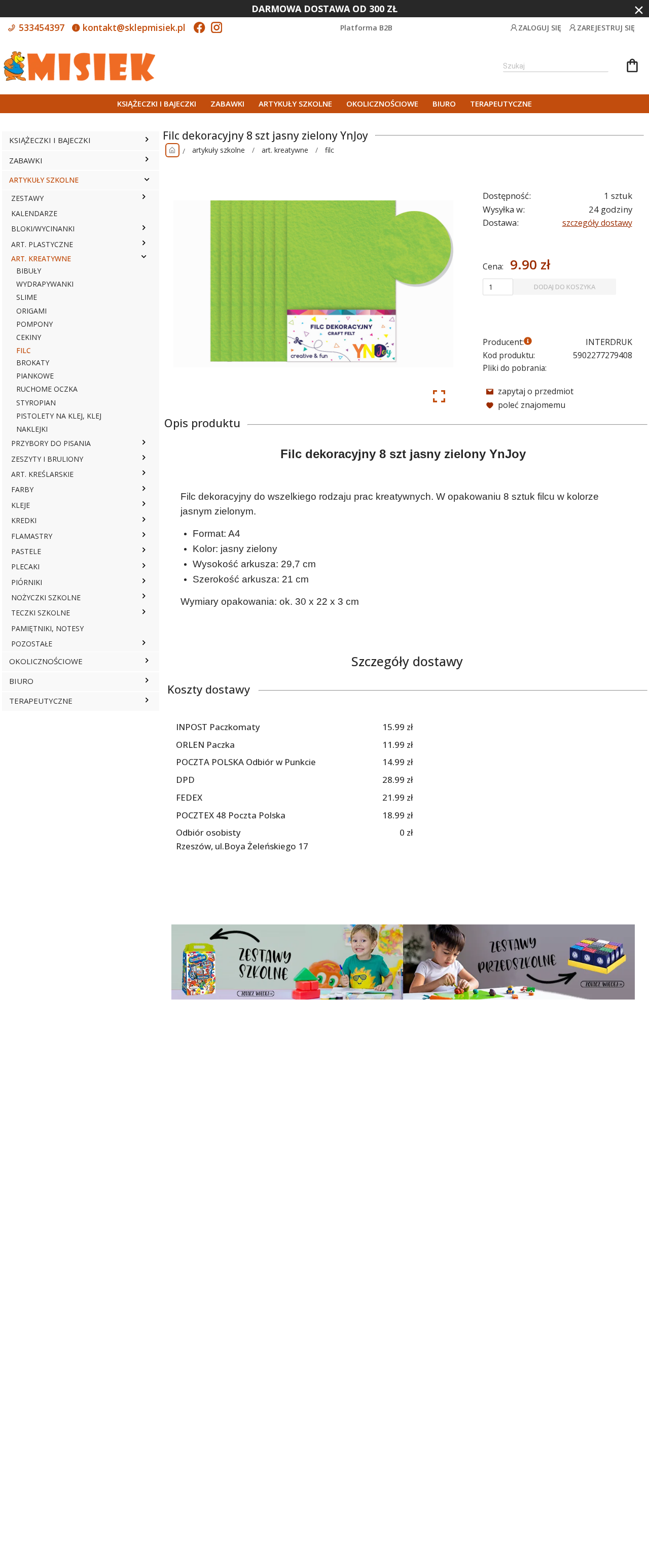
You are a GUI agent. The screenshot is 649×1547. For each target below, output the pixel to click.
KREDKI (24, 520)
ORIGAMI (31, 311)
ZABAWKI (227, 103)
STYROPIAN (36, 402)
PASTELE (26, 551)
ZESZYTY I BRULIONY (47, 459)
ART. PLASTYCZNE (42, 244)
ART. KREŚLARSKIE (42, 474)
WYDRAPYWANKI (45, 284)
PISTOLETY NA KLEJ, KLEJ (58, 416)
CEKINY (28, 337)
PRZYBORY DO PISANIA (51, 443)
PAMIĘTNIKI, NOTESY (47, 628)
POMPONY (34, 324)
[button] (147, 140)
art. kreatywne (285, 150)
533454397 (40, 27)
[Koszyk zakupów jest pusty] (632, 67)
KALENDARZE (34, 213)
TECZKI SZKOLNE (40, 612)
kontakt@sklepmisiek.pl (133, 27)
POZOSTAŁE (31, 643)
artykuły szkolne (218, 150)
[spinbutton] (498, 286)
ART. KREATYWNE (41, 258)
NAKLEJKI (32, 429)
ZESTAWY (27, 198)
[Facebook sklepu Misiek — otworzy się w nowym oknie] (199, 28)
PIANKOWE (35, 376)
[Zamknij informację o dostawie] (639, 10)
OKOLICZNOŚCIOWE (382, 103)
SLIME (26, 297)
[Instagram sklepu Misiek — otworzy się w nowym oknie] (216, 28)
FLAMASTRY (31, 536)
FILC (23, 350)
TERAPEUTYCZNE (501, 103)
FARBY (22, 489)
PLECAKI (25, 566)
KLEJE (20, 505)
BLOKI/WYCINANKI (43, 228)
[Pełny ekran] (439, 396)
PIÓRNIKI (26, 582)
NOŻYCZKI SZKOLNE (46, 597)
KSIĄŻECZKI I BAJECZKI (156, 103)
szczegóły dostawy (597, 222)
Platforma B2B (366, 27)
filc (329, 150)
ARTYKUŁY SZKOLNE (295, 103)
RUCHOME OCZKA (47, 389)
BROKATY (32, 362)
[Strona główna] (172, 150)
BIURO (444, 103)
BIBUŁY (28, 271)
